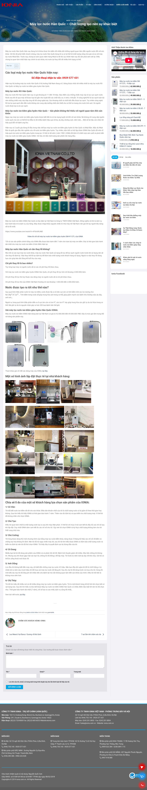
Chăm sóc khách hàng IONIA (84, 31)
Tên (7, 672)
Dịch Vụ (141, 5)
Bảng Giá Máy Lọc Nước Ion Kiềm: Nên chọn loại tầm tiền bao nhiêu (133, 190)
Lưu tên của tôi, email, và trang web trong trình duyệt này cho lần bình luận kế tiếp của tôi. (39, 682)
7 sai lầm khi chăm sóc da (91, 634)
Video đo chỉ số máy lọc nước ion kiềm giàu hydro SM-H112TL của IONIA (55, 236)
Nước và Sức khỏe (73, 20)
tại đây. (45, 371)
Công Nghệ (98, 5)
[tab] (114, 157)
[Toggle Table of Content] (15, 66)
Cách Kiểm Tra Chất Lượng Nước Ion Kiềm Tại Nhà (133, 177)
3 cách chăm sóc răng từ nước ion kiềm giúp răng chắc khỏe (132, 245)
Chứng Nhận (109, 5)
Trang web (77, 672)
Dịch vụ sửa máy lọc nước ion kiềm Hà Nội (132, 204)
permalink (51, 612)
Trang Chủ (60, 5)
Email (42, 672)
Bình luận (9, 653)
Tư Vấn (88, 5)
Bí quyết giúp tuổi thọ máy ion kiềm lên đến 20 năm (132, 164)
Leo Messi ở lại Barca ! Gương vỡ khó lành (25, 634)
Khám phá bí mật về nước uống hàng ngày (132, 258)
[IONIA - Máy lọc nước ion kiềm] (12, 5)
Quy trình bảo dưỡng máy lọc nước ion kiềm (132, 216)
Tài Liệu (133, 5)
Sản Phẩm (79, 5)
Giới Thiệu (69, 5)
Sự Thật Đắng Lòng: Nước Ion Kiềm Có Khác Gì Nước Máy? (132, 230)
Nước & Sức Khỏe (122, 5)
